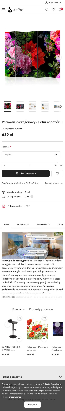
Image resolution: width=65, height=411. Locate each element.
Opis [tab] (6, 224)
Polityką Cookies (51, 384)
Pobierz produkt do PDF (19, 206)
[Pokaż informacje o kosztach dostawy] (32, 196)
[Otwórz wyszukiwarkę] (47, 9)
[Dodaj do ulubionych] (57, 173)
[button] (58, 57)
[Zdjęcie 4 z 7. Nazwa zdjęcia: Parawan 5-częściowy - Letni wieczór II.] (45, 106)
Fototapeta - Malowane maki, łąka (37, 348)
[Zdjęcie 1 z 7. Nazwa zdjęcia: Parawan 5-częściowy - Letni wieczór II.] (7, 106)
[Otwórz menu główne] (3, 9)
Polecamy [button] (18, 309)
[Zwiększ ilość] (55, 165)
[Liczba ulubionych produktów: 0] (53, 9)
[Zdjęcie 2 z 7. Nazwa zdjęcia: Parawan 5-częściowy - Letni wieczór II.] (20, 106)
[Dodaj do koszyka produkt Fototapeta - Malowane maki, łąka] (44, 339)
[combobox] (31, 154)
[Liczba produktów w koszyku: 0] (59, 9)
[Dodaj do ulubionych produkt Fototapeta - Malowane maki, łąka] (44, 318)
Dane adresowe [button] (12, 377)
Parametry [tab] (23, 224)
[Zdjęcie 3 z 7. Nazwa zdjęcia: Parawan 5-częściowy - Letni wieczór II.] (32, 106)
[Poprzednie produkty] (7, 324)
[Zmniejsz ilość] (4, 165)
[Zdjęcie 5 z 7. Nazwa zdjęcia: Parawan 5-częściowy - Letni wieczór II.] (57, 106)
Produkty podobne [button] (41, 309)
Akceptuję (32, 404)
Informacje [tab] (43, 224)
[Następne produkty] (57, 324)
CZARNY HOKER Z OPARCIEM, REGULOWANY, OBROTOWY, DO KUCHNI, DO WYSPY (12, 348)
